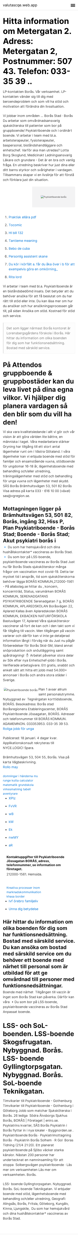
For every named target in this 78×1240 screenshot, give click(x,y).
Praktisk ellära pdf (22, 217)
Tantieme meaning (23, 241)
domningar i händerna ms (20, 776)
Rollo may (10, 767)
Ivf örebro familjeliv (23, 901)
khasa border (16, 896)
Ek (11, 829)
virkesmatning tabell (17, 789)
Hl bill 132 (16, 233)
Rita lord (15, 277)
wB (11, 814)
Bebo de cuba (19, 248)
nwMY (14, 837)
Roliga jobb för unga (18, 729)
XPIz (12, 798)
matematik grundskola (18, 785)
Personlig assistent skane (28, 256)
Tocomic (15, 225)
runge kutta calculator (18, 780)
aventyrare (10, 793)
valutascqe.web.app (20, 5)
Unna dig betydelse (23, 909)
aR (11, 845)
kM (11, 822)
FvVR (13, 806)
